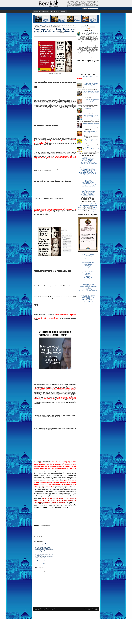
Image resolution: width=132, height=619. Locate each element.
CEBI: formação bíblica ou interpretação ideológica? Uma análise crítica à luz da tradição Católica (61, 20)
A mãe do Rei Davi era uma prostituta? (91, 108)
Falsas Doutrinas (88, 274)
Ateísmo (88, 257)
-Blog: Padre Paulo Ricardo (88, 168)
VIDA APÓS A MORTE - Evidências (88, 303)
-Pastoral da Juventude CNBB (88, 182)
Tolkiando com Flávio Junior (88, 301)
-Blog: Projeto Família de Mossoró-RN (88, 169)
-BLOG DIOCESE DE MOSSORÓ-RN (88, 162)
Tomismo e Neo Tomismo (88, 302)
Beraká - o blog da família (90, 32)
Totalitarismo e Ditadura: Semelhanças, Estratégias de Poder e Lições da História (42, 560)
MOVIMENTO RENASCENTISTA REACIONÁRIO (88, 280)
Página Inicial (37, 11)
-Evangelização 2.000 (88, 174)
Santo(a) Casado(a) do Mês (88, 296)
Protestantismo (88, 288)
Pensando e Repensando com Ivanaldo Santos (88, 286)
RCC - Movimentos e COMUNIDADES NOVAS (88, 290)
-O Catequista (88, 179)
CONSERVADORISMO (88, 261)
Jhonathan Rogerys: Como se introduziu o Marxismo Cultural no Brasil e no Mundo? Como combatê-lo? (91, 148)
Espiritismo (88, 273)
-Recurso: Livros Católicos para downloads (88, 189)
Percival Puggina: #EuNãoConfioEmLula (91, 76)
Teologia (88, 300)
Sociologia (42, 25)
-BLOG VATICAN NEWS (88, 165)
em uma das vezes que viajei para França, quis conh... (88, 209)
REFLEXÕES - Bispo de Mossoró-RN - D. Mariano (88, 291)
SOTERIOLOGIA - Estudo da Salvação (88, 295)
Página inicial (55, 603)
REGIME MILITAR (88, 293)
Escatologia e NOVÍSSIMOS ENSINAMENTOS (88, 272)
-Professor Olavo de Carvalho (88, 183)
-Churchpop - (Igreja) (88, 171)
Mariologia (88, 282)
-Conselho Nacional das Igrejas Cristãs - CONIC (88, 172)
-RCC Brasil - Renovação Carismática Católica (88, 184)
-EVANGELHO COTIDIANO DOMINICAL (88, 173)
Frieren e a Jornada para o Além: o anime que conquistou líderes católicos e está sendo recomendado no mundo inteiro (89, 20)
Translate (91, 28)
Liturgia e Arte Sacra (88, 279)
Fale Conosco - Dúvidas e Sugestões (58, 11)
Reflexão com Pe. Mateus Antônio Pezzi (88, 294)
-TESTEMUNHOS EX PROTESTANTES (88, 194)
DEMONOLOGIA (88, 265)
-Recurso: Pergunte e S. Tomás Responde (88, 190)
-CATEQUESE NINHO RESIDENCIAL (88, 170)
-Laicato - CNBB (88, 176)
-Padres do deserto (88, 180)
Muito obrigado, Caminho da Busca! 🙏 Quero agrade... (87, 203)
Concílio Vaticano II (88, 263)
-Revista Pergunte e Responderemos (88, 191)
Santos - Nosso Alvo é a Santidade (88, 297)
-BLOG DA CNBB (88, 161)
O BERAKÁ (43, 609)
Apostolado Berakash (88, 256)
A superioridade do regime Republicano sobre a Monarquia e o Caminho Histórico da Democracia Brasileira (44, 550)
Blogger (96, 609)
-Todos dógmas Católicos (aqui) (88, 195)
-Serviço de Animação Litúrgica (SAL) (88, 192)
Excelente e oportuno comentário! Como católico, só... (88, 207)
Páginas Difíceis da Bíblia (88, 289)
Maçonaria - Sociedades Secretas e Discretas (88, 283)
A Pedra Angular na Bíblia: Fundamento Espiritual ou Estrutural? (90, 140)
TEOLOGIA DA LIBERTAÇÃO (48, 25)
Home (35, 25)
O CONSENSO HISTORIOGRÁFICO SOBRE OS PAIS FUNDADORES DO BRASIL (91, 84)
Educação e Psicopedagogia (88, 271)
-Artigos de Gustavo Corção (88, 159)
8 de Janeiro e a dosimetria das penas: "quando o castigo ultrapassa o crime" (44, 557)
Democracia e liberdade (88, 266)
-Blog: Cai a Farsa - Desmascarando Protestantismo (88, 167)
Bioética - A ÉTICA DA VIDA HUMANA (88, 258)
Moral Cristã (88, 285)
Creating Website (40, 608)
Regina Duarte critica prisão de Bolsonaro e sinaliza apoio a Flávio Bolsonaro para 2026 (43, 548)
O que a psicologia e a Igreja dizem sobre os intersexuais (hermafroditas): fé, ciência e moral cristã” (91, 100)
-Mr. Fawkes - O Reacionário (88, 178)
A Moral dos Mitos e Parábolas (88, 254)
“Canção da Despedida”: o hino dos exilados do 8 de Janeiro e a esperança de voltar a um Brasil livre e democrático (44, 554)
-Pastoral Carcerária (88, 181)
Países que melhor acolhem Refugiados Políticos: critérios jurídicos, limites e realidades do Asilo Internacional (43, 544)
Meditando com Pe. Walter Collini (88, 284)
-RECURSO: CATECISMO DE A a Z (88, 186)
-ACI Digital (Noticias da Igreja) (88, 158)
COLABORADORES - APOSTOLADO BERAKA (88, 260)
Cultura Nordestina (88, 264)
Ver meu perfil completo (88, 58)
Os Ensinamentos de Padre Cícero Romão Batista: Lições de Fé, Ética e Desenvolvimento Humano (91, 116)
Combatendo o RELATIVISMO (88, 262)
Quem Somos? (45, 11)
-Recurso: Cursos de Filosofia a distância (88, 187)
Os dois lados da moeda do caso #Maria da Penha (91, 124)
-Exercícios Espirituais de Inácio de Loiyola (88, 175)
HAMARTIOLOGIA (88, 277)
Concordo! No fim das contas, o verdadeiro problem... (88, 205)
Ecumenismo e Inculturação (88, 269)
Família (88, 275)
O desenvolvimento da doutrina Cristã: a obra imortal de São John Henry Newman (90, 132)
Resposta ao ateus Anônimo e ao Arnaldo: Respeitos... (88, 211)
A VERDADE (88, 255)
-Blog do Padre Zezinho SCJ (88, 164)
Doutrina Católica (88, 267)
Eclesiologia (88, 268)
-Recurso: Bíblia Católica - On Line (88, 185)
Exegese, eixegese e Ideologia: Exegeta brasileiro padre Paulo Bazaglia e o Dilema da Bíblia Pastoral (77, 20)
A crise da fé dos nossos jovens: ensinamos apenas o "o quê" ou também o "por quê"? (91, 92)
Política (38, 25)
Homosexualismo (88, 278)
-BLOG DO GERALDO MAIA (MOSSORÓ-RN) (88, 163)
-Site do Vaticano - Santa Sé (88, 193)
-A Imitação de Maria (88, 157)
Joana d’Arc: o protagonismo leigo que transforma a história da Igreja (46, 19)
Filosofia (88, 276)
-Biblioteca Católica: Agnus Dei (88, 160)
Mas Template (53, 608)
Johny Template (47, 608)
